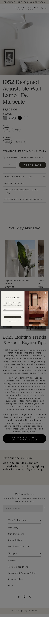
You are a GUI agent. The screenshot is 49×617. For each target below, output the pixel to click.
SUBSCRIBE (13, 317)
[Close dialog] (45, 293)
